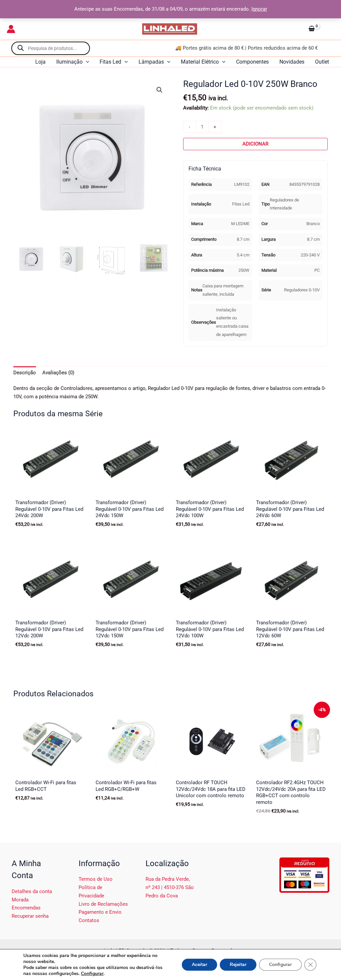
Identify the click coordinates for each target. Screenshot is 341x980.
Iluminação (69, 62)
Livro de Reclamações (103, 904)
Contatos (89, 920)
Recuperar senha (30, 916)
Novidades (291, 62)
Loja (40, 62)
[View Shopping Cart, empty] (320, 29)
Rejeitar (238, 964)
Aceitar (199, 964)
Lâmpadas (151, 62)
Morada (20, 900)
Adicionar (255, 144)
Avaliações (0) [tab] (58, 373)
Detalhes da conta (32, 891)
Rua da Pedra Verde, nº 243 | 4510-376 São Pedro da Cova (170, 887)
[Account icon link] (11, 29)
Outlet (322, 62)
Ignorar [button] (259, 9)
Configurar (92, 974)
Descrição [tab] (24, 373)
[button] (86, 62)
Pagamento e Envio (100, 912)
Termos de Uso (96, 879)
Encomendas (26, 908)
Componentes (252, 62)
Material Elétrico (200, 62)
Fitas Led (110, 62)
